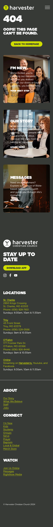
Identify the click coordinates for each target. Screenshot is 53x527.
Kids (5, 426)
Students (8, 429)
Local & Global (11, 445)
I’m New (7, 423)
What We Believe (12, 401)
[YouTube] (15, 275)
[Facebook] (10, 275)
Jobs (6, 408)
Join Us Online (11, 468)
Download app (16, 268)
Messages (8, 471)
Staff (5, 404)
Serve (6, 436)
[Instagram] (5, 275)
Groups (7, 432)
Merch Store (10, 448)
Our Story (8, 398)
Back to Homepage (26, 44)
